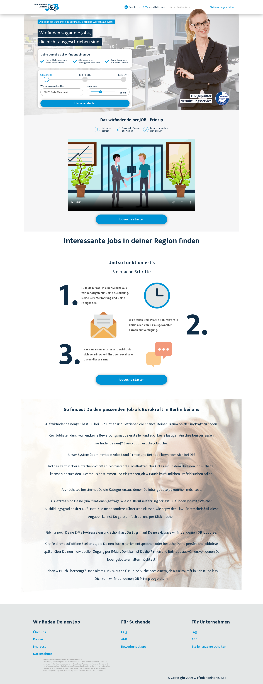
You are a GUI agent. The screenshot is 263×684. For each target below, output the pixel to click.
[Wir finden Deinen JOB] (46, 7)
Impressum (41, 646)
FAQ (124, 632)
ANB (124, 639)
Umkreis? (92, 86)
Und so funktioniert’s (179, 7)
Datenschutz (42, 654)
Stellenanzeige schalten (222, 7)
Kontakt (39, 639)
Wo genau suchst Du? (52, 86)
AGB (194, 639)
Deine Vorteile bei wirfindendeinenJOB (65, 54)
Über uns (39, 632)
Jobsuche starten (85, 103)
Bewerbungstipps (134, 646)
